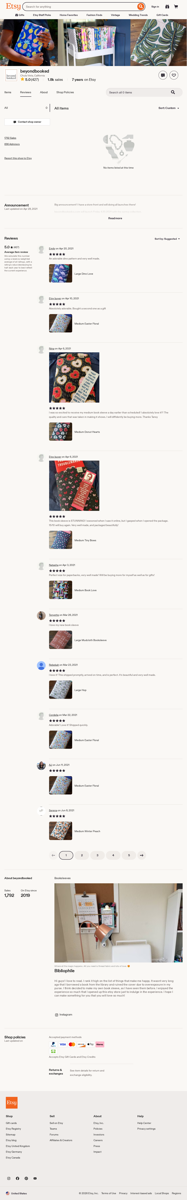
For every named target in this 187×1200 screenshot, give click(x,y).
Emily (52, 248)
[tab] (27, 108)
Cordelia (53, 714)
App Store (18, 1170)
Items (7, 92)
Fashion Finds (94, 15)
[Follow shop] (173, 75)
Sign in (155, 6)
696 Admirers (12, 144)
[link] (53, 855)
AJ (50, 764)
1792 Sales (10, 137)
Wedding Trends (138, 15)
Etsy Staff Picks (42, 15)
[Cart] (176, 6)
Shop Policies (65, 92)
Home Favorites (69, 15)
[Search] (140, 6)
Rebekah (54, 664)
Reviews (25, 92)
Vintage (115, 15)
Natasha (53, 565)
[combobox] (79, 6)
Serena (53, 810)
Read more (115, 218)
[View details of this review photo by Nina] (74, 377)
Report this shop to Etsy (18, 158)
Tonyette (54, 614)
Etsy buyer (55, 298)
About (44, 92)
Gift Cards (162, 15)
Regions (176, 1193)
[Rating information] (22, 80)
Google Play (45, 1170)
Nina (51, 348)
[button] (163, 75)
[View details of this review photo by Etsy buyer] (74, 486)
